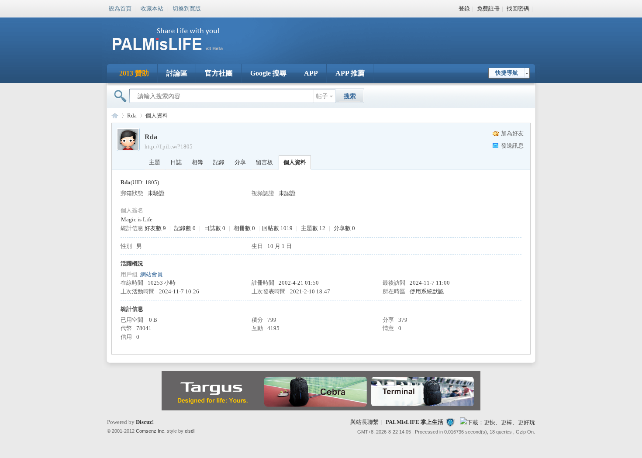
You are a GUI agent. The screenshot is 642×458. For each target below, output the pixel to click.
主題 (154, 162)
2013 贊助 (134, 73)
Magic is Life (136, 219)
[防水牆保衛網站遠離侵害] (450, 422)
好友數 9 (155, 228)
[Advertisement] (375, 35)
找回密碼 (518, 8)
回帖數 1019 (277, 228)
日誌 (176, 162)
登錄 (464, 8)
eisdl (189, 431)
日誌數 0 (214, 228)
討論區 (176, 73)
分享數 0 (344, 228)
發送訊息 (512, 145)
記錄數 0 (185, 228)
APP (311, 73)
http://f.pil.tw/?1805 (169, 146)
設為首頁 (120, 7)
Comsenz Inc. (151, 431)
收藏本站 (152, 7)
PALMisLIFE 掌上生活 (414, 422)
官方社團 (219, 73)
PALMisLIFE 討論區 (114, 115)
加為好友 (512, 133)
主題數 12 (313, 228)
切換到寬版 (187, 7)
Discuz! (145, 422)
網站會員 (151, 274)
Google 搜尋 (268, 73)
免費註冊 (488, 8)
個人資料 (294, 162)
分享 (240, 162)
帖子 (322, 96)
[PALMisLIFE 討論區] (177, 54)
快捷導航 (506, 72)
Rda (132, 115)
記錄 (218, 162)
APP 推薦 (350, 73)
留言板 (264, 162)
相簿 (197, 162)
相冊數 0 (244, 228)
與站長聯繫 (364, 422)
